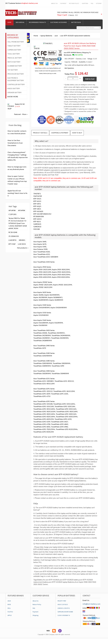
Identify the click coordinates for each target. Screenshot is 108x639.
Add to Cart (89, 79)
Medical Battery (14, 58)
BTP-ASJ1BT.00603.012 (42, 214)
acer (56, 36)
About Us (35, 601)
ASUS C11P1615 (63, 604)
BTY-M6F (12, 244)
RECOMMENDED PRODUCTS (37, 22)
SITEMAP (99, 3)
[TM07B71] (37, 48)
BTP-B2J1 (37, 221)
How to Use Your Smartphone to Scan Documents (15, 143)
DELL (9, 608)
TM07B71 (37, 194)
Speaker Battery (14, 93)
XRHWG (22, 240)
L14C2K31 (22, 244)
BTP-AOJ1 (37, 201)
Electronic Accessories (58, 22)
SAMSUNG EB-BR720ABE (65, 612)
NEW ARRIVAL (20, 22)
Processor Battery (15, 74)
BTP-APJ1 (37, 204)
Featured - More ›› (21, 114)
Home (9, 22)
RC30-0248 (13, 232)
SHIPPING (85, 3)
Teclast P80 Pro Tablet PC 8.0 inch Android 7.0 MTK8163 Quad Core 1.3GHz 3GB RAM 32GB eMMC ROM (18, 223)
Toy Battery (12, 70)
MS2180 (36, 229)
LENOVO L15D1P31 (64, 608)
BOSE (9, 604)
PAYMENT (63, 3)
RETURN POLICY (74, 3)
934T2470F (37, 196)
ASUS (9, 601)
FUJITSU (10, 612)
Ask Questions (69, 68)
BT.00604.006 (38, 216)
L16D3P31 (12, 240)
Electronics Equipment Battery (15, 79)
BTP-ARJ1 (37, 209)
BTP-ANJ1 (37, 199)
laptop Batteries (46, 36)
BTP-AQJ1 (37, 206)
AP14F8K (12, 210)
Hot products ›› (22, 248)
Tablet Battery (13, 46)
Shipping (35, 615)
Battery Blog (76, 22)
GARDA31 (37, 224)
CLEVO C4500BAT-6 (64, 615)
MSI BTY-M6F (62, 601)
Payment (35, 612)
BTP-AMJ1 (37, 219)
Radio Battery (13, 88)
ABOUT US (54, 3)
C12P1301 (12, 214)
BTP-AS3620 (38, 211)
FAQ (92, 3)
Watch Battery (13, 62)
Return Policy (37, 604)
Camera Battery (14, 50)
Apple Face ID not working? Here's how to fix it (17, 193)
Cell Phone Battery (15, 42)
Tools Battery (13, 54)
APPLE (10, 615)
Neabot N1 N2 (20, 104)
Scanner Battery (14, 66)
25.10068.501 (14, 236)
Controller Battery (16, 84)
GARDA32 (37, 227)
